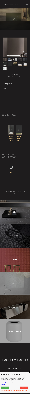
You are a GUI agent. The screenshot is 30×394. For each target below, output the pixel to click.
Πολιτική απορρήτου (6, 382)
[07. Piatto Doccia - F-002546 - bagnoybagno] (9, 64)
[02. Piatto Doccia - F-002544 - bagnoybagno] (9, 59)
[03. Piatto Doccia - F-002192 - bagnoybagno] (20, 59)
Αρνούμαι (24, 387)
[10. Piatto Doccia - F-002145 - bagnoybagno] (25, 64)
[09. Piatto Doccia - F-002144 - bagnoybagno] (20, 64)
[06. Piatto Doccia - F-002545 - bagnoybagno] (4, 64)
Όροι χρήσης (4, 384)
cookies (11, 377)
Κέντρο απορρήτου (5, 390)
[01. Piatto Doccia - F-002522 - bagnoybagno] (15, 47)
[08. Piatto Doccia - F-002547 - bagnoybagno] (15, 64)
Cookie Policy (24, 390)
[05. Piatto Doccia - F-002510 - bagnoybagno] (25, 59)
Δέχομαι (5, 387)
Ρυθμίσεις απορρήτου (15, 390)
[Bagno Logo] (12, 5)
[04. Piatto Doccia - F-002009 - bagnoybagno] (15, 59)
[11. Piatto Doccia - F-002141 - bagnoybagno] (4, 68)
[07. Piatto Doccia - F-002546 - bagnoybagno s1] (19, 130)
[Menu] (27, 5)
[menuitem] (27, 5)
